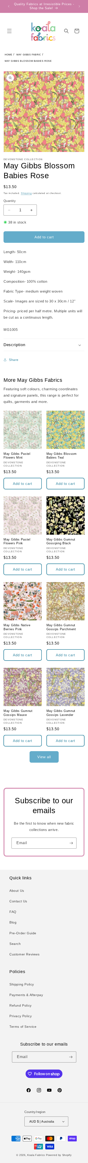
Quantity (10, 201)
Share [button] (14, 360)
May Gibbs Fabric (28, 54)
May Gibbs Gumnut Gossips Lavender (61, 713)
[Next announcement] (79, 6)
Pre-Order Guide (22, 933)
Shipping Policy (21, 984)
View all (44, 757)
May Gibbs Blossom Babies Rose (28, 61)
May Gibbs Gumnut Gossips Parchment (61, 627)
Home (8, 54)
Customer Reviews (24, 954)
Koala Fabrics (36, 1155)
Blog (12, 922)
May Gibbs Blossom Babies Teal (61, 456)
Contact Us (18, 901)
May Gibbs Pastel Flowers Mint (17, 456)
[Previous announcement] (9, 6)
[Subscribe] (71, 843)
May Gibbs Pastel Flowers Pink (17, 541)
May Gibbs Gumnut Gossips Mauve (18, 713)
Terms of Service (23, 1026)
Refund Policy (20, 1005)
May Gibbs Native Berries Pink (17, 627)
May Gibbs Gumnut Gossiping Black (61, 541)
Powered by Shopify (59, 1155)
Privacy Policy (20, 1016)
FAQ (12, 912)
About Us (16, 891)
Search (15, 944)
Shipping (26, 193)
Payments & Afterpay (26, 995)
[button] (9, 31)
